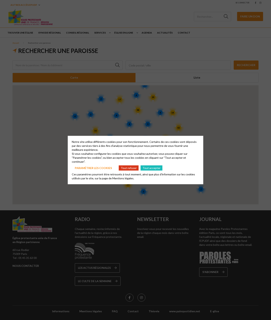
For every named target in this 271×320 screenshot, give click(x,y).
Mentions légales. (123, 178)
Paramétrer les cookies (93, 167)
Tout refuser (129, 167)
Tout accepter (151, 167)
